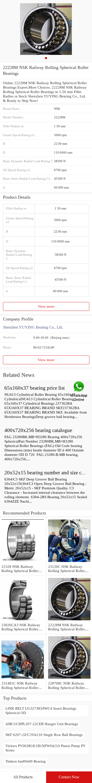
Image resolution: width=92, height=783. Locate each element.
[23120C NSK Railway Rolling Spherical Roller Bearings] (69, 562)
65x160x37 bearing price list (34, 388)
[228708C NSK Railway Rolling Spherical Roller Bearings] (69, 679)
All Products (23, 777)
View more (46, 306)
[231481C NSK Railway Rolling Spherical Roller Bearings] (22, 679)
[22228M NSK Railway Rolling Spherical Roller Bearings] (69, 620)
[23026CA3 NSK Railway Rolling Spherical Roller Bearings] (22, 620)
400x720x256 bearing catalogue (38, 430)
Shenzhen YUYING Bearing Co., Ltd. (33, 327)
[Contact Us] (79, 391)
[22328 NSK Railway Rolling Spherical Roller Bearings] (22, 562)
